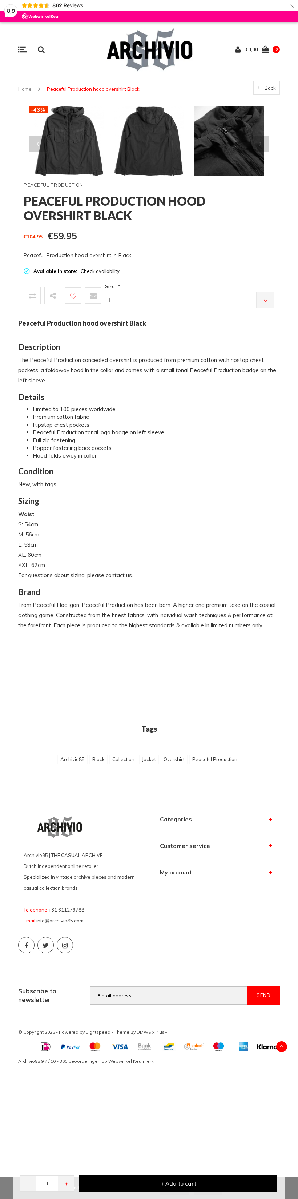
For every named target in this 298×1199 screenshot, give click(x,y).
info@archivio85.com (60, 921)
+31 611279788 (66, 910)
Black (98, 759)
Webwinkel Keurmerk (130, 1061)
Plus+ (161, 1032)
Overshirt (174, 759)
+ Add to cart (178, 1183)
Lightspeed (98, 1032)
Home (25, 89)
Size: (112, 286)
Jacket (149, 759)
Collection (123, 759)
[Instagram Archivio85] (65, 945)
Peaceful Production (214, 759)
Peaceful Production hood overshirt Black (93, 89)
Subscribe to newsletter (37, 995)
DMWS (144, 1032)
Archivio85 (72, 759)
